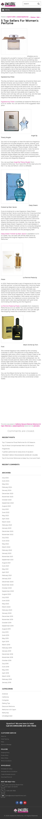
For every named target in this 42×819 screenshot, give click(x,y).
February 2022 (7, 550)
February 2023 (7, 525)
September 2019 (7, 626)
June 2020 (5, 600)
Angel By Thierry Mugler (22, 162)
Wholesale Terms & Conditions (9, 771)
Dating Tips (6, 703)
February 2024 (7, 487)
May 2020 (5, 604)
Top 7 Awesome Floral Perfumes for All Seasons (18, 442)
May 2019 (5, 638)
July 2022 (5, 537)
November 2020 (7, 585)
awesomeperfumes (22, 17)
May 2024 (5, 484)
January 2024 (6, 490)
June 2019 (5, 635)
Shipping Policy (5, 752)
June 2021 (5, 566)
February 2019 (7, 648)
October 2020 (7, 588)
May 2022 (5, 544)
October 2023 (6, 500)
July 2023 (5, 509)
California (18, 424)
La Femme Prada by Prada (10, 306)
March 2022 (6, 547)
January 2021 (6, 578)
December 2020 (7, 582)
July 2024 (5, 478)
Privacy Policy (4, 755)
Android (5, 694)
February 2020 (7, 610)
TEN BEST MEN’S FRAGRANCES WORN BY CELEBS (20, 455)
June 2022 (5, 541)
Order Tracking (5, 739)
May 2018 (5, 670)
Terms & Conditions (6, 761)
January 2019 (6, 651)
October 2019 (6, 622)
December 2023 (7, 493)
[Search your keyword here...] (38, 3)
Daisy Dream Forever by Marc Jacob (13, 234)
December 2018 (7, 654)
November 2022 (7, 534)
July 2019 (5, 632)
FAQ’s (2, 742)
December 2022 (7, 531)
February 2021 (7, 575)
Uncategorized (7, 716)
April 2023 (5, 519)
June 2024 (5, 481)
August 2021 (6, 563)
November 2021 (7, 556)
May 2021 (5, 569)
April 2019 (5, 641)
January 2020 (7, 613)
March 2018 (6, 676)
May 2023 (5, 515)
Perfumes (8, 426)
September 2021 (7, 559)
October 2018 (6, 660)
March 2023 (6, 522)
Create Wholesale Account (8, 774)
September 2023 (8, 503)
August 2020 (6, 594)
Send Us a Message (6, 744)
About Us (3, 736)
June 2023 (5, 512)
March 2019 (6, 644)
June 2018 (5, 667)
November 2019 (7, 619)
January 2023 (6, 528)
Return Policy (4, 758)
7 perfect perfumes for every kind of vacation (17, 452)
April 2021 (5, 572)
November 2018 (7, 657)
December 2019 (7, 616)
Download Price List (6, 777)
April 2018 (5, 673)
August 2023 (6, 506)
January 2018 (6, 682)
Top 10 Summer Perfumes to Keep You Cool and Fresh (21, 458)
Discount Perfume (26, 424)
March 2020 (6, 607)
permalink (36, 426)
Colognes (5, 700)
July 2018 (5, 663)
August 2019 (6, 629)
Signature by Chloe (7, 102)
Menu (7, 10)
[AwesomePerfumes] (8, 6)
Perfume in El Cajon (9, 709)
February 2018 (7, 679)
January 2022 (6, 553)
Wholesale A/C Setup (6, 769)
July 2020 (5, 597)
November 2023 (7, 496)
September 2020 (8, 591)
